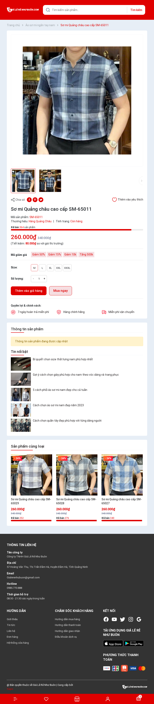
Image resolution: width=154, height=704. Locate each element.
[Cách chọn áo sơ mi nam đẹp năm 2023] (21, 410)
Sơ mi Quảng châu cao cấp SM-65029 (31, 501)
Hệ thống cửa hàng (18, 642)
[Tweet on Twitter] (40, 199)
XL (50, 267)
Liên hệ (11, 631)
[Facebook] (106, 619)
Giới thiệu (12, 619)
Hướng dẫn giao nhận (67, 631)
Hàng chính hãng (74, 312)
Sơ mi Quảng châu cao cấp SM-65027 (121, 501)
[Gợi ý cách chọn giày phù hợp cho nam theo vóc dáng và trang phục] (21, 379)
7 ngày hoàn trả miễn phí (33, 312)
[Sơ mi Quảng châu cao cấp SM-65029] (31, 474)
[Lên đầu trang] (148, 686)
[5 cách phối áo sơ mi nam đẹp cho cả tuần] (21, 394)
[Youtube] (114, 619)
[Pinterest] (35, 199)
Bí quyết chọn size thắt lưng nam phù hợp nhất (63, 359)
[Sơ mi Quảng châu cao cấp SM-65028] (76, 474)
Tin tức (11, 625)
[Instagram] (131, 619)
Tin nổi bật (19, 352)
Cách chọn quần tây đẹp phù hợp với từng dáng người (67, 420)
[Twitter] (123, 619)
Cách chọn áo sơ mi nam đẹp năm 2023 (58, 405)
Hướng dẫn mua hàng (67, 619)
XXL (58, 267)
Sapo (10, 688)
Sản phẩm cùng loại (27, 446)
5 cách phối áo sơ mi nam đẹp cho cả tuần (60, 389)
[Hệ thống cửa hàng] (77, 699)
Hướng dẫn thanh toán (68, 625)
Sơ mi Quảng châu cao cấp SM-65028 (76, 501)
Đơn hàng (12, 636)
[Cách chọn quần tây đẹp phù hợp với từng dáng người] (21, 425)
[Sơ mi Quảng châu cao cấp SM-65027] (122, 474)
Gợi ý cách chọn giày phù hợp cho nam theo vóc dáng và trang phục (76, 374)
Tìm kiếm (136, 10)
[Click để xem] (77, 100)
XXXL (67, 267)
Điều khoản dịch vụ (66, 636)
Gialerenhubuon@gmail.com (23, 577)
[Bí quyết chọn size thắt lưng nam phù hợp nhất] (21, 364)
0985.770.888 (14, 587)
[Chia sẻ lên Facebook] (29, 199)
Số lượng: (17, 278)
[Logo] (134, 686)
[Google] (139, 619)
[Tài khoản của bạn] (107, 699)
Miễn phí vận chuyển (121, 312)
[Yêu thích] (46, 699)
